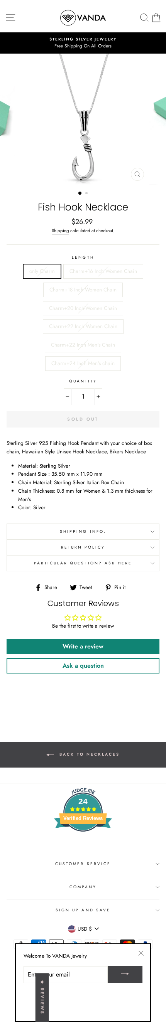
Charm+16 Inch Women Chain (103, 271)
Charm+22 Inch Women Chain (83, 326)
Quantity (83, 381)
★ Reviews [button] (42, 997)
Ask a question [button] (83, 665)
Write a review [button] (83, 646)
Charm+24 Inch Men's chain (83, 363)
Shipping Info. (83, 531)
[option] (83, 43)
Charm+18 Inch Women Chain (83, 289)
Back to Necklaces (88, 754)
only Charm (42, 271)
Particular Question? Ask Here (83, 563)
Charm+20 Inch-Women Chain (83, 308)
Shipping (60, 230)
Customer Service (83, 864)
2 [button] (87, 194)
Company (83, 887)
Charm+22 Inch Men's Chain (83, 345)
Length (83, 257)
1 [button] (80, 193)
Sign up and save (83, 910)
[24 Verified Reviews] (83, 845)
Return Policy (83, 547)
